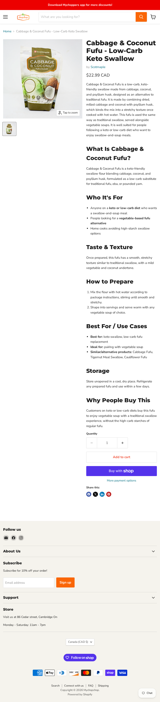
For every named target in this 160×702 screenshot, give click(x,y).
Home (7, 31)
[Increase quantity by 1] (122, 442)
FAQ (90, 686)
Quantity (91, 433)
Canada (78, 642)
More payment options (121, 480)
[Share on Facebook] (88, 494)
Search (55, 686)
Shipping (103, 686)
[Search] (141, 17)
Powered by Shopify (80, 694)
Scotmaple (98, 67)
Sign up (65, 582)
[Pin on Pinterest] (108, 494)
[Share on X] (95, 494)
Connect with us (74, 686)
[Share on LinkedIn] (102, 494)
